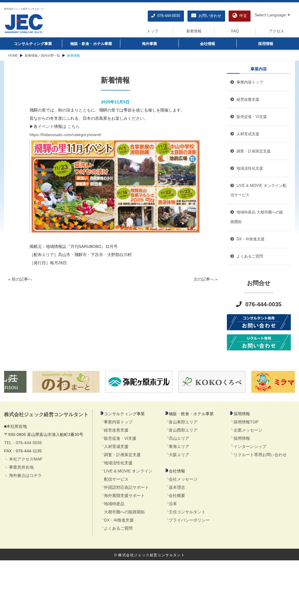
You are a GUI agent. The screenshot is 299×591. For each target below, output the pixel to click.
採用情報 (265, 44)
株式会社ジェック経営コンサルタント (24, 8)
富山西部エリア (183, 430)
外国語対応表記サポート (126, 487)
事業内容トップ (248, 82)
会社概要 (177, 495)
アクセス (276, 31)
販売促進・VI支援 (120, 438)
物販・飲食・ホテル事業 (91, 44)
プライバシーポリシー (189, 520)
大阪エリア (179, 454)
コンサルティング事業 (33, 44)
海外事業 (149, 44)
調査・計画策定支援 (122, 454)
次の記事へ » (206, 279)
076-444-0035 (167, 16)
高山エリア (179, 438)
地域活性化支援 (118, 462)
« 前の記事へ (20, 279)
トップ (152, 31)
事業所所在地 (21, 467)
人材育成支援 (116, 446)
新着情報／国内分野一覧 (42, 55)
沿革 (173, 503)
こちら (73, 126)
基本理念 (177, 487)
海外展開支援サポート (124, 495)
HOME (13, 55)
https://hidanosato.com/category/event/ (65, 134)
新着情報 (193, 31)
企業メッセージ (248, 430)
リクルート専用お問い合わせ (260, 454)
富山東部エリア (183, 422)
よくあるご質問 (118, 528)
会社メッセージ (183, 479)
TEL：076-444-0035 (23, 442)
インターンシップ (250, 446)
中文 (242, 16)
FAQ (235, 31)
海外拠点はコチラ (25, 475)
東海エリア (179, 446)
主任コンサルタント (187, 512)
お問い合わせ (208, 16)
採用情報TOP (246, 422)
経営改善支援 (246, 100)
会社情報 (207, 44)
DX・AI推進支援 (119, 520)
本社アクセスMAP (25, 459)
